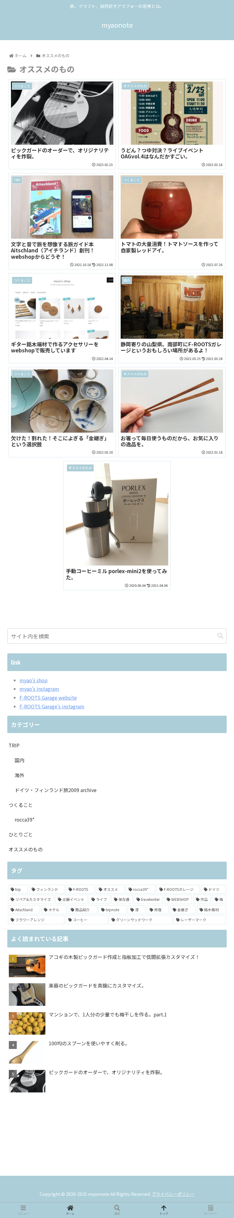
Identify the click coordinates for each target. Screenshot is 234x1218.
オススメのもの (26, 849)
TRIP (14, 745)
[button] (220, 635)
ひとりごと (21, 834)
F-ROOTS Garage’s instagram (52, 706)
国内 (19, 760)
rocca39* (24, 819)
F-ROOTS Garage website (48, 697)
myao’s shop (34, 680)
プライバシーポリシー (173, 1194)
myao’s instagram (39, 688)
